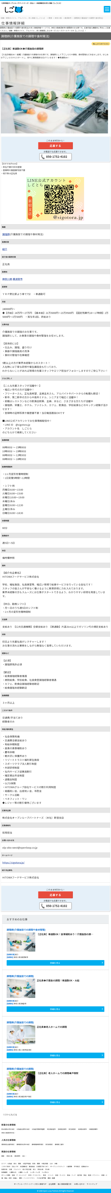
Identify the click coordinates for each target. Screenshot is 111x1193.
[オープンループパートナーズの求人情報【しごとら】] (14, 9)
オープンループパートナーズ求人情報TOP (30, 1184)
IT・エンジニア (21, 1175)
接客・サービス (60, 1175)
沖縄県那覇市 (93, 1129)
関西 (38, 1163)
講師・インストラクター (27, 1178)
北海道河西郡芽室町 (38, 1129)
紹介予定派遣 (27, 1169)
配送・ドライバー (94, 1175)
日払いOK (15, 1166)
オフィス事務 (5, 1175)
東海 (34, 1163)
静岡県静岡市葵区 (38, 1144)
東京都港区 (72, 1129)
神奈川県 (7, 279)
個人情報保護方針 (65, 1184)
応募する (55, 145)
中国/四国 (45, 1163)
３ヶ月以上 (45, 1172)
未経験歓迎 (23, 1166)
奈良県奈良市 (82, 1129)
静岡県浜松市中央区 (23, 1144)
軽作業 (79, 1175)
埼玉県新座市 (51, 1129)
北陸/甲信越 (27, 1163)
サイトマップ (92, 1184)
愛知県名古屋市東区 (8, 1144)
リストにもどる (10, 1114)
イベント (51, 1175)
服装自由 (32, 1166)
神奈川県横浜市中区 (8, 1133)
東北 (15, 1163)
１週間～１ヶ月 (23, 1172)
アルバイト (17, 1169)
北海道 (10, 1163)
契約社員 (41, 1169)
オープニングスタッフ (57, 1166)
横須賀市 (18, 279)
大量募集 (69, 1166)
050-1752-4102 (56, 156)
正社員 (47, 1169)
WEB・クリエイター (35, 1175)
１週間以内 (12, 1172)
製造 (85, 1175)
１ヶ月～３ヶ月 (35, 1172)
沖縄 (55, 1163)
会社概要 (52, 1184)
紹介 (4, 249)
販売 (44, 1175)
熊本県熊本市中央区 (8, 1129)
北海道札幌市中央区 (23, 1129)
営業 (13, 1175)
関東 (2, 1156)
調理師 (6, 234)
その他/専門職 (41, 1178)
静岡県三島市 (59, 1144)
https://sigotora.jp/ (13, 862)
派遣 (10, 1169)
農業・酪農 (51, 1178)
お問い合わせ (79, 1184)
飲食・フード (71, 1175)
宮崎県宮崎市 (62, 1129)
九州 (51, 1163)
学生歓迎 (77, 1166)
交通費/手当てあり (42, 1166)
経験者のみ (85, 1166)
